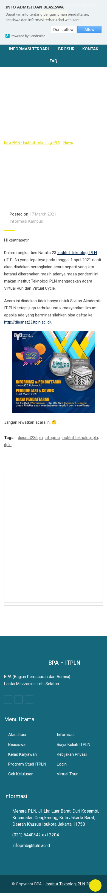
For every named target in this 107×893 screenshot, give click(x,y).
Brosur (66, 48)
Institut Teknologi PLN (77, 252)
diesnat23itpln (30, 437)
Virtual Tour (67, 774)
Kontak (90, 48)
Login (62, 764)
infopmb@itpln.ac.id (31, 845)
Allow (89, 29)
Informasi (65, 734)
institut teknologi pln (80, 437)
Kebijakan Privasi (72, 754)
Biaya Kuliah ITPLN (73, 744)
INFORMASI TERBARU (29, 48)
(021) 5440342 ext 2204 (35, 834)
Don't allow (63, 29)
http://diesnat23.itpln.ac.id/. (28, 322)
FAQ (53, 61)
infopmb (52, 437)
